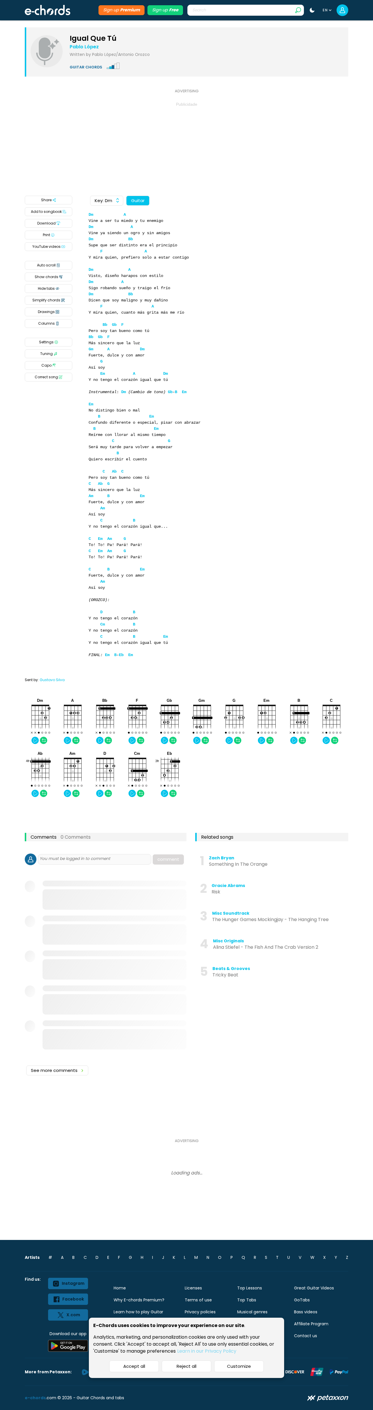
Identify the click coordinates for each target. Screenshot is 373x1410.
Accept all (134, 1366)
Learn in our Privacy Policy (206, 1351)
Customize (239, 1366)
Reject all (186, 1366)
